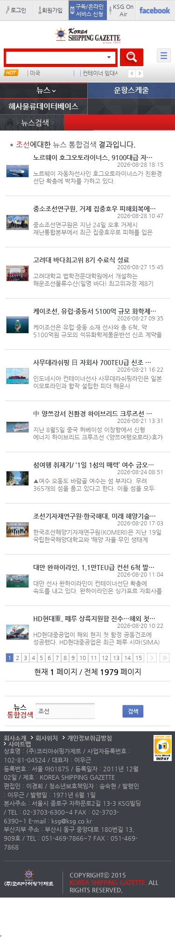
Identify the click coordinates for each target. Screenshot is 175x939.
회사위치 (46, 738)
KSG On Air (123, 10)
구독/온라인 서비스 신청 (90, 10)
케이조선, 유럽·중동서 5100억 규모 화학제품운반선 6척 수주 (95, 311)
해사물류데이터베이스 (43, 106)
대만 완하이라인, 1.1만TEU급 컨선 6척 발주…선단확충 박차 (95, 567)
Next (139, 73)
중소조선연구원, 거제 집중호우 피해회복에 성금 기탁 (95, 208)
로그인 (18, 10)
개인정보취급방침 (89, 738)
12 (105, 657)
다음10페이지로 (164, 657)
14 (127, 657)
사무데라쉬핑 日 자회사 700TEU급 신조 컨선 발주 (95, 362)
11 (94, 657)
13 (116, 657)
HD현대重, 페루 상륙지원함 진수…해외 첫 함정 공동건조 (95, 618)
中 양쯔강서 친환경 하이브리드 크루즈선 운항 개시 (95, 413)
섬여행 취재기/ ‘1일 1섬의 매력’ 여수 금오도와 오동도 (95, 465)
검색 (133, 711)
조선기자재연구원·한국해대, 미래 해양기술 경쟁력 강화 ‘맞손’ (95, 516)
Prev (132, 73)
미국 (35, 73)
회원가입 (52, 10)
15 (138, 657)
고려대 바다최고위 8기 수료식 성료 (81, 260)
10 (82, 657)
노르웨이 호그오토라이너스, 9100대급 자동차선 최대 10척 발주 (95, 157)
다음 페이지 (152, 657)
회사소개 (15, 738)
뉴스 (43, 90)
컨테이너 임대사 (101, 73)
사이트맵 (19, 744)
